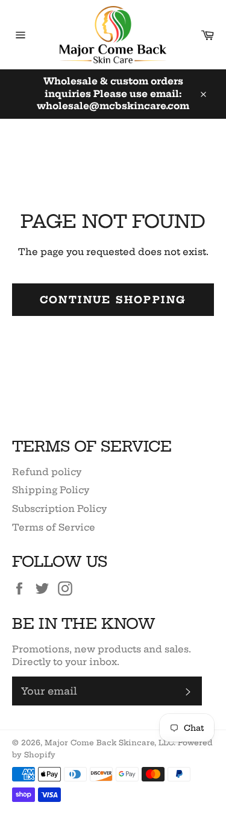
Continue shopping (113, 300)
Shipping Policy (50, 490)
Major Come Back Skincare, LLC (109, 742)
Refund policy (46, 472)
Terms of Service (53, 527)
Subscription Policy (59, 508)
